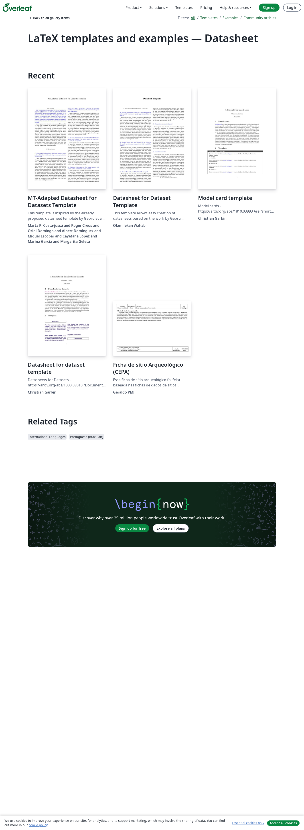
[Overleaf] (17, 7)
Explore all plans (170, 528)
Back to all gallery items (49, 18)
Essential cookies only (248, 823)
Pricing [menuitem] (206, 7)
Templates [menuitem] (184, 7)
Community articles (259, 17)
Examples (231, 17)
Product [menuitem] (132, 7)
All (193, 17)
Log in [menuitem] (292, 7)
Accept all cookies (283, 823)
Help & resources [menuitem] (234, 7)
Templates (209, 17)
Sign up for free (132, 528)
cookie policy (38, 825)
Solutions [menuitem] (157, 7)
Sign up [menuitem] (269, 7)
